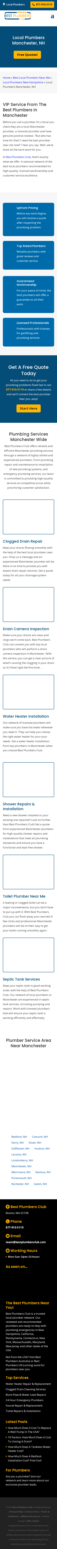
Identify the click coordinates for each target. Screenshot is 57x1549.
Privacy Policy (16, 1511)
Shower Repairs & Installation (19, 806)
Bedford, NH (19, 1136)
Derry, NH (17, 1142)
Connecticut (30, 1338)
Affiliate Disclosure (30, 1516)
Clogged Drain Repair (22, 541)
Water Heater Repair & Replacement (28, 1384)
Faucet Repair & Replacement (24, 1405)
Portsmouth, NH (21, 1178)
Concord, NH (40, 1136)
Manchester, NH (21, 1166)
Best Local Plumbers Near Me (31, 77)
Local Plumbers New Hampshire (23, 82)
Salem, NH (40, 1184)
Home (6, 77)
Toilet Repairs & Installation (23, 1411)
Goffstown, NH (20, 1148)
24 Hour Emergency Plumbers (24, 1400)
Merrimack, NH (21, 1172)
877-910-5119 (43, 4)
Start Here (28, 408)
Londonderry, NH (22, 1160)
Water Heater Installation (26, 716)
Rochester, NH (20, 1184)
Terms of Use (32, 1511)
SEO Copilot (33, 1521)
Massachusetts (22, 1342)
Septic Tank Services (21, 979)
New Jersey (12, 1346)
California (27, 1334)
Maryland (38, 1342)
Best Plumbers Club (18, 157)
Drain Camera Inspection (26, 628)
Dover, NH (35, 1142)
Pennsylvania (14, 1338)
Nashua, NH (43, 1172)
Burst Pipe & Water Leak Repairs (26, 1394)
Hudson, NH (42, 1148)
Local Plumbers (15, 4)
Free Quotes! (27, 54)
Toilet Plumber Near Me (24, 896)
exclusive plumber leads (21, 1484)
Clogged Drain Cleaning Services (26, 1389)
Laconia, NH (19, 1154)
